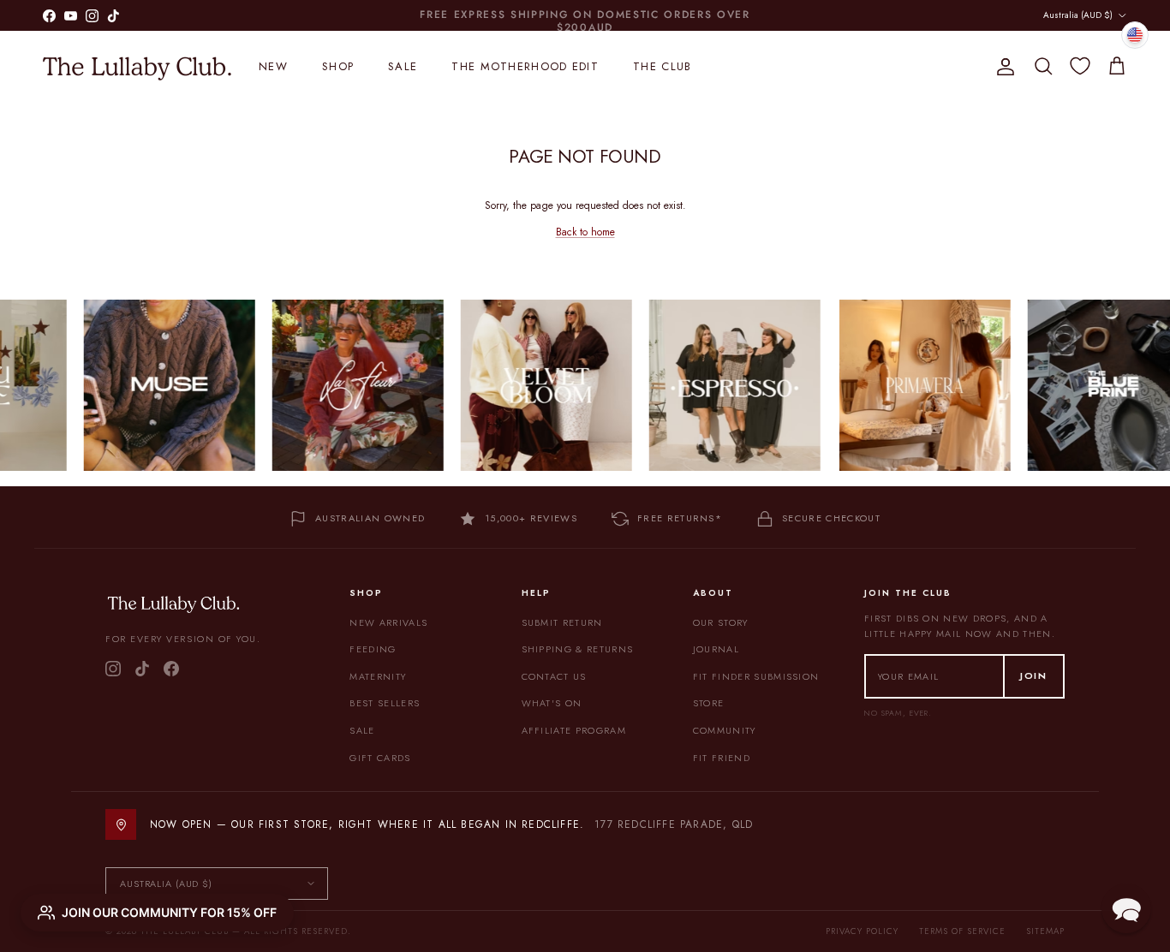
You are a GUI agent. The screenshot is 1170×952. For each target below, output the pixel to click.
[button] (1126, 908)
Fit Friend (721, 758)
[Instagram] (113, 668)
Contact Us (554, 676)
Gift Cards (379, 758)
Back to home (585, 232)
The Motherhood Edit (525, 66)
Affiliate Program (574, 730)
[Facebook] (171, 668)
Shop (338, 66)
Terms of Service (962, 931)
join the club (542, 17)
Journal (716, 649)
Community (724, 730)
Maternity (377, 676)
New (273, 66)
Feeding (372, 649)
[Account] (1002, 67)
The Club (662, 66)
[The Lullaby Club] (137, 67)
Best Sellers (384, 703)
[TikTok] (142, 668)
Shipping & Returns (578, 649)
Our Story (721, 622)
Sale (402, 66)
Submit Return (562, 622)
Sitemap (1045, 931)
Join (1034, 675)
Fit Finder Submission (756, 676)
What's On (552, 703)
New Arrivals (388, 622)
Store (709, 703)
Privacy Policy (862, 931)
